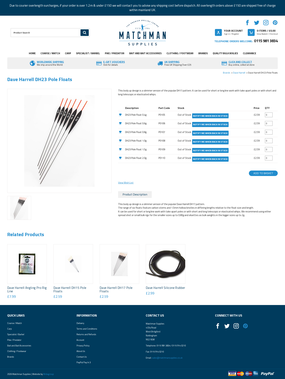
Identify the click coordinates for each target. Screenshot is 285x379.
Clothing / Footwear (180, 53)
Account (80, 340)
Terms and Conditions (87, 328)
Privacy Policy (83, 345)
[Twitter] (256, 22)
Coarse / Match (50, 53)
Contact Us (82, 356)
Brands (203, 53)
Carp (68, 53)
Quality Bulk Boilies (225, 53)
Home (32, 53)
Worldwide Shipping (50, 62)
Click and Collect (240, 62)
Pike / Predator (114, 53)
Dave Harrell (239, 72)
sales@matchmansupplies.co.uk (167, 357)
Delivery (80, 323)
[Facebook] (247, 22)
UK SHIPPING (171, 62)
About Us (81, 351)
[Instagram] (266, 22)
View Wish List (126, 183)
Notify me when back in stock (210, 115)
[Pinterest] (275, 22)
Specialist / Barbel (88, 53)
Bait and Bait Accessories (145, 53)
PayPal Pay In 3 (84, 362)
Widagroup (48, 374)
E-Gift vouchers (114, 62)
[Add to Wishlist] (121, 114)
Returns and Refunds (86, 334)
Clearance (249, 53)
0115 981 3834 (266, 41)
